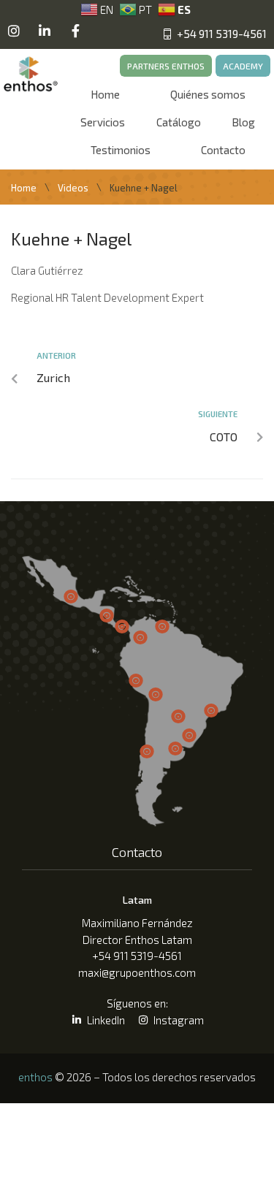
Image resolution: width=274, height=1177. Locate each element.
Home (24, 188)
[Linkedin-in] (44, 30)
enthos (35, 1076)
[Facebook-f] (75, 30)
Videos (73, 188)
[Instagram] (13, 30)
